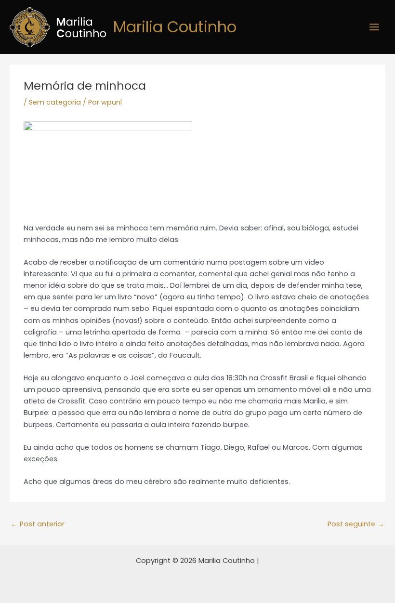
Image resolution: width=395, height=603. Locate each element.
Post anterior (38, 524)
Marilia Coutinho (175, 27)
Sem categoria (55, 102)
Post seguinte (356, 524)
